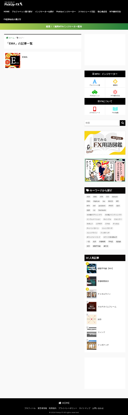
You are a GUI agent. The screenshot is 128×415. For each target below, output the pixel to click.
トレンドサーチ (107, 228)
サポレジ (90, 224)
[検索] (122, 123)
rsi (94, 210)
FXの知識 (115, 113)
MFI (117, 201)
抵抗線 (118, 241)
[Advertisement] (105, 49)
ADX (88, 197)
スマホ (107, 224)
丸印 (94, 241)
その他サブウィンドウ (94, 215)
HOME (7, 11)
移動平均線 (96, 246)
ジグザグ (99, 224)
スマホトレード (95, 113)
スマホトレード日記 (86, 11)
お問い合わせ (98, 408)
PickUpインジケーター (66, 11)
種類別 (115, 85)
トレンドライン (92, 233)
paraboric (102, 206)
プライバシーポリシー (67, 408)
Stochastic (102, 210)
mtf (94, 206)
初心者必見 (102, 11)
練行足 (106, 246)
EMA (88, 201)
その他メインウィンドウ (113, 215)
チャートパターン (93, 228)
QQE (88, 210)
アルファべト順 (95, 85)
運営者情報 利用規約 (47, 408)
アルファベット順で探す (22, 11)
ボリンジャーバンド (93, 237)
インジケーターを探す (44, 11)
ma (104, 201)
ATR (101, 197)
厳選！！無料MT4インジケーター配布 (64, 26)
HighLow (96, 201)
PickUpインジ (95, 96)
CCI (107, 197)
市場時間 (102, 241)
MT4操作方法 (115, 11)
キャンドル (107, 219)
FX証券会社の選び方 (12, 19)
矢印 (88, 246)
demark (115, 197)
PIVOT (111, 206)
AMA (95, 197)
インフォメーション (93, 219)
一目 (88, 241)
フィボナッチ (105, 233)
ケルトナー (118, 219)
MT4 (88, 206)
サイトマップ (84, 408)
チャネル (116, 224)
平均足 (110, 241)
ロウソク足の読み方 (110, 237)
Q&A (118, 206)
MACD (110, 201)
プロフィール (30, 408)
